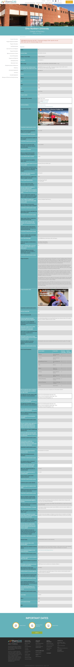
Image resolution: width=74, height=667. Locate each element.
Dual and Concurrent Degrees (12, 48)
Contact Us (49, 0)
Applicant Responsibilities (39, 643)
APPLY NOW (69, 2)
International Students (28, 659)
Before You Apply (27, 643)
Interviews (16, 72)
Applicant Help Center (50, 643)
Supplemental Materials (13, 58)
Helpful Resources (58, 2)
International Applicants (13, 70)
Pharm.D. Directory (38, 652)
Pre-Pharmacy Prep (49, 646)
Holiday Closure (23, 625)
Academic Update (27, 654)
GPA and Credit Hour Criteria (12, 53)
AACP (48, 665)
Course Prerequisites (14, 56)
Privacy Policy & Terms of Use (39, 665)
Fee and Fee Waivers (28, 646)
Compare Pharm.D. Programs (38, 654)
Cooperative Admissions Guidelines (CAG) (39, 647)
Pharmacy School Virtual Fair (39, 625)
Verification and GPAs (28, 657)
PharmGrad (48, 649)
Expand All (22, 46)
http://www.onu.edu (42, 105)
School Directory (49, 2)
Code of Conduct (38, 644)
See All (37, 632)
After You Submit (27, 655)
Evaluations (26, 652)
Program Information (14, 44)
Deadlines (26, 644)
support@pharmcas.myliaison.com (62, 648)
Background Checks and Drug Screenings (10, 77)
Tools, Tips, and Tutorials (50, 644)
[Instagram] (58, 1)
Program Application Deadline (12, 41)
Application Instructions (30, 2)
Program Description (14, 51)
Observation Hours (14, 63)
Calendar (43, 0)
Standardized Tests (14, 60)
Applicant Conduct (40, 2)
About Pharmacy (49, 648)
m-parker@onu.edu (44, 102)
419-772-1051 (45, 101)
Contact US (60, 640)
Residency (16, 67)
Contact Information (14, 39)
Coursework (26, 649)
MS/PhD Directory (38, 656)
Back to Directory (22, 36)
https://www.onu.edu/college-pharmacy (45, 106)
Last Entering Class (14, 46)
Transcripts (26, 648)
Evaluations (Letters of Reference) (11, 65)
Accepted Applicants (14, 75)
